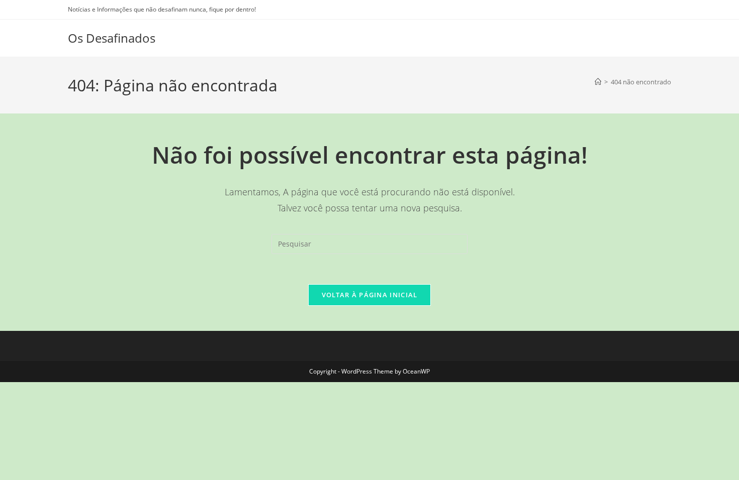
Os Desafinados (111, 38)
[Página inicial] (598, 81)
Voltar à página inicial (370, 294)
